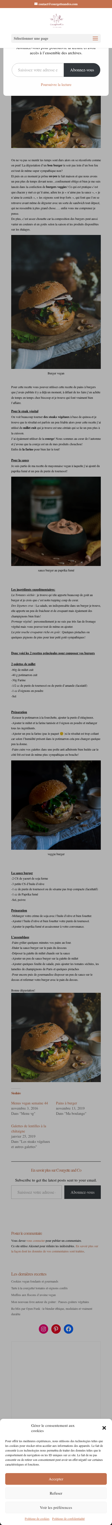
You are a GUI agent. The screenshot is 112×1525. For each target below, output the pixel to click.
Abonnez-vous (82, 69)
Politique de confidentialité (68, 1518)
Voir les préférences (56, 1507)
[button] (104, 1427)
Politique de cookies (37, 1518)
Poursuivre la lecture (56, 84)
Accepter (56, 1478)
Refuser (56, 1493)
